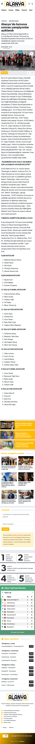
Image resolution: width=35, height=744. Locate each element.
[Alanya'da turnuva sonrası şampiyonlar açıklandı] (17, 60)
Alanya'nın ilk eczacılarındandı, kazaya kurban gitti (20, 569)
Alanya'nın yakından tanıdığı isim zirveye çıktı (10, 559)
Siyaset (24, 10)
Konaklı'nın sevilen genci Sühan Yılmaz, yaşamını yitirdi (11, 580)
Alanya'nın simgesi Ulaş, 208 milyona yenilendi (29, 580)
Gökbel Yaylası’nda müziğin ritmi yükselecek (24, 484)
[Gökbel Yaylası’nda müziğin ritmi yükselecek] (26, 477)
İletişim (11, 727)
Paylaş (5, 72)
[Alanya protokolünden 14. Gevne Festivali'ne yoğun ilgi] (9, 460)
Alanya (3, 10)
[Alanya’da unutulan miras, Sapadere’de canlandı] (26, 494)
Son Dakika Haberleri (10, 720)
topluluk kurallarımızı (18, 535)
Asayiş (11, 10)
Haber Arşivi (7, 722)
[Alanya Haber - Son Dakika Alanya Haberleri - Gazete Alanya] (15, 3)
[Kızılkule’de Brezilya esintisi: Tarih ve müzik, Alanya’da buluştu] (26, 460)
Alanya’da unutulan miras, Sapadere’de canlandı (24, 501)
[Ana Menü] (2, 4)
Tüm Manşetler (8, 718)
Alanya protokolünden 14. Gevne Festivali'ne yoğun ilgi (9, 468)
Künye (5, 727)
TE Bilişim (21, 741)
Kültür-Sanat (14, 21)
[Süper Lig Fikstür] (32, 639)
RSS (6, 736)
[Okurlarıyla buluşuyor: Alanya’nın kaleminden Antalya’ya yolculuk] (9, 494)
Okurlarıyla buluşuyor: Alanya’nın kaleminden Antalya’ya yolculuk (9, 501)
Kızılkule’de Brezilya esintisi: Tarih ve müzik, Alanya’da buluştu (25, 468)
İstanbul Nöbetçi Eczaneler (11, 710)
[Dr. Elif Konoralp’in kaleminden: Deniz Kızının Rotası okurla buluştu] (9, 477)
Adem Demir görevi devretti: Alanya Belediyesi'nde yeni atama (29, 559)
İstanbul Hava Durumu (10, 712)
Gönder (5, 529)
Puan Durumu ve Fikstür (10, 716)
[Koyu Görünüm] (32, 4)
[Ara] (29, 4)
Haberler (4, 21)
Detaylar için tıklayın (17, 632)
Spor (31, 10)
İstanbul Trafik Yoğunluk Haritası (13, 714)
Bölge (17, 10)
